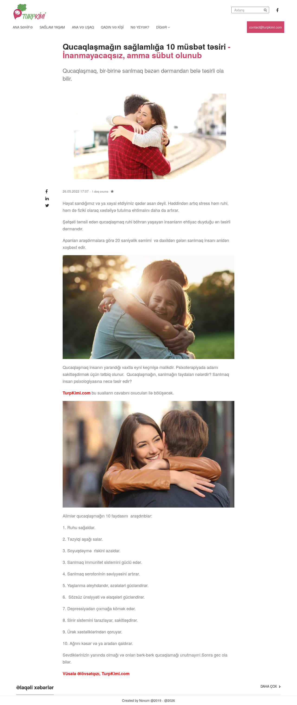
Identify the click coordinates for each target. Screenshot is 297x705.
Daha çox (269, 686)
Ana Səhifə (23, 27)
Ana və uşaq (83, 27)
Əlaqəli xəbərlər (35, 687)
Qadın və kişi (112, 27)
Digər (162, 27)
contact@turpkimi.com (265, 27)
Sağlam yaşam (52, 27)
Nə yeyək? (140, 27)
